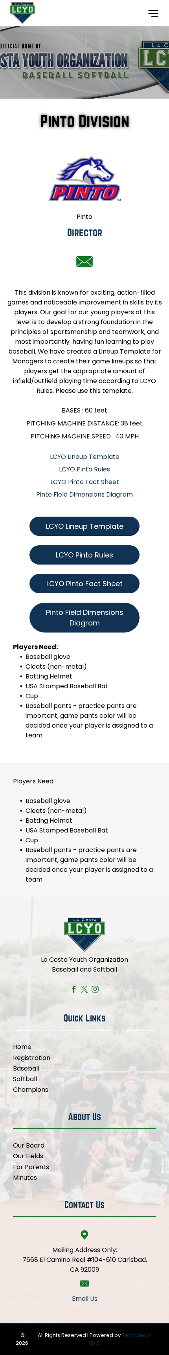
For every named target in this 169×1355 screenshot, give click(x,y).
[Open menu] (153, 13)
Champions (30, 1089)
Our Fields (28, 1156)
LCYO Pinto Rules (84, 469)
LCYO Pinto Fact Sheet (84, 481)
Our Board (28, 1145)
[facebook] (74, 990)
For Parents (31, 1167)
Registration (31, 1057)
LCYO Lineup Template (84, 456)
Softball (25, 1079)
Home (22, 1046)
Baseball (26, 1068)
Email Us (84, 1298)
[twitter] (84, 990)
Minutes (25, 1177)
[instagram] (95, 990)
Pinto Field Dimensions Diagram (84, 494)
